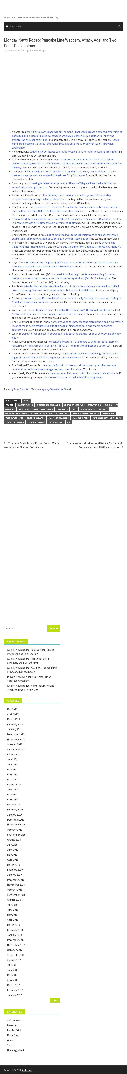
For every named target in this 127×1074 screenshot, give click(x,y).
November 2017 (16, 945)
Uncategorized (15, 1050)
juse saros (62, 409)
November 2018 (16, 884)
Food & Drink (14, 1030)
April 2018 (12, 919)
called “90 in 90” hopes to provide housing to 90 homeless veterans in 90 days (73, 151)
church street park (74, 405)
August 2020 (14, 784)
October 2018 (14, 889)
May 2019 (12, 854)
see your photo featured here (54, 389)
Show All (55, 1000)
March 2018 (13, 924)
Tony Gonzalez (21, 389)
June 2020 (12, 789)
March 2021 (13, 779)
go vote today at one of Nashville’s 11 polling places (73, 377)
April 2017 (12, 980)
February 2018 (15, 930)
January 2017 (14, 995)
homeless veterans (43, 409)
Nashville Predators (41, 413)
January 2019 (14, 874)
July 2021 (12, 759)
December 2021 (15, 734)
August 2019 (14, 839)
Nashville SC (62, 413)
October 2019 (14, 829)
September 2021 (16, 749)
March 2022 (13, 719)
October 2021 (14, 744)
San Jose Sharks (80, 418)
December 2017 (15, 939)
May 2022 (12, 709)
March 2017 (13, 985)
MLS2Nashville (87, 409)
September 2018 (16, 894)
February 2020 (15, 809)
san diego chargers (58, 418)
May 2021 (12, 769)
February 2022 (15, 724)
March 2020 (13, 804)
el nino (108, 405)
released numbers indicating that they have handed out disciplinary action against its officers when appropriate (65, 143)
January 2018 (14, 934)
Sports (11, 1045)
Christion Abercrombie (48, 405)
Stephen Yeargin (38, 50)
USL (69, 422)
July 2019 (12, 844)
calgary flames (25, 405)
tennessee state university (106, 418)
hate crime (23, 409)
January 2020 (14, 814)
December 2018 (15, 879)
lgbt (74, 409)
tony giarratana (36, 422)
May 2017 (12, 975)
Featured (12, 1025)
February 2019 (15, 869)
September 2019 (16, 834)
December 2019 (15, 819)
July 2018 (12, 904)
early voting (94, 405)
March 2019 (13, 864)
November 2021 (16, 739)
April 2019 (12, 859)
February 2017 (15, 990)
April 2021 (12, 774)
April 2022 (12, 714)
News (26, 400)
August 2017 (14, 960)
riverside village (36, 418)
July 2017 (12, 964)
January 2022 (14, 729)
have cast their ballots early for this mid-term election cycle (84, 373)
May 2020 (12, 794)
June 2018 (12, 909)
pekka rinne (108, 413)
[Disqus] (63, 497)
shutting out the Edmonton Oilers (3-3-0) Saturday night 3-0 (87, 246)
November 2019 (16, 824)
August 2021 (14, 754)
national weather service (85, 413)
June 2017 (12, 970)
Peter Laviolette (14, 418)
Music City (12, 1035)
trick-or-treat (56, 422)
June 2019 (12, 849)
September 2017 (16, 955)
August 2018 (14, 899)
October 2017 (14, 949)
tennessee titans (15, 422)
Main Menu (16, 26)
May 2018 (12, 914)
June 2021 (12, 764)
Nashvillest (27, 1069)
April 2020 (12, 799)
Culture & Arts (15, 1020)
